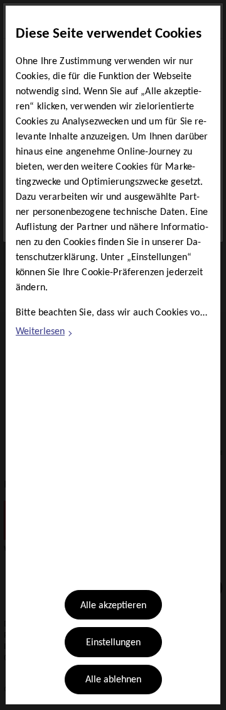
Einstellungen (113, 643)
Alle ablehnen (113, 680)
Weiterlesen (44, 334)
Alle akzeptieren (113, 606)
